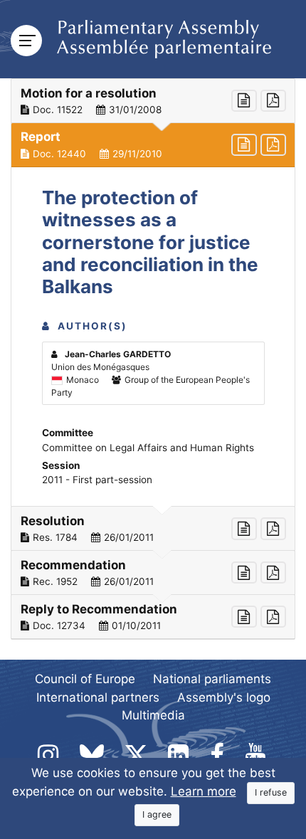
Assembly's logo (223, 697)
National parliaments (212, 679)
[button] (153, 101)
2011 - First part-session (97, 479)
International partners (97, 697)
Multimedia (153, 715)
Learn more (203, 791)
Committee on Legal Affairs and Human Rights (148, 447)
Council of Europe (85, 679)
